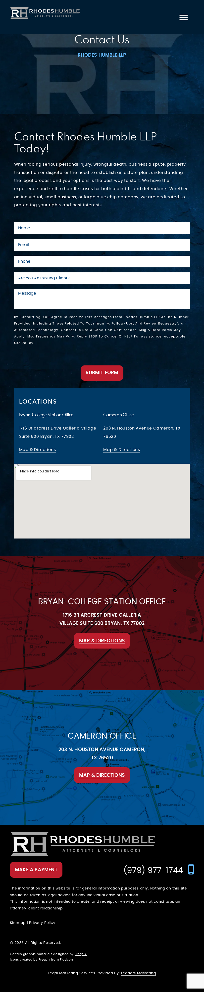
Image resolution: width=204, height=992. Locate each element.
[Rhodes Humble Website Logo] (45, 13)
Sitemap (18, 923)
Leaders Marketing (138, 973)
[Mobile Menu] (183, 17)
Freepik (80, 954)
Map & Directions (37, 450)
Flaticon (66, 959)
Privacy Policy (42, 923)
